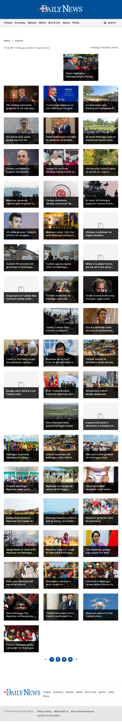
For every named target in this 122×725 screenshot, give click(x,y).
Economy (20, 23)
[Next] (76, 659)
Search (19, 41)
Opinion (32, 23)
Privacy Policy (44, 711)
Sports (66, 23)
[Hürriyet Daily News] (61, 9)
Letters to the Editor (48, 716)
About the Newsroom (82, 711)
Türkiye (8, 23)
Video (111, 692)
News (7, 41)
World (42, 23)
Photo (75, 23)
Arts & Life (54, 23)
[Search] (105, 22)
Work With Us (61, 711)
